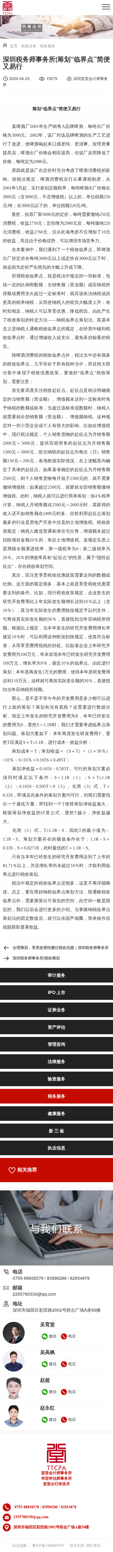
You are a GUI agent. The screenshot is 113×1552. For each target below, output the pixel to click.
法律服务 (56, 1061)
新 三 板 (56, 1130)
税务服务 (47, 45)
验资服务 (56, 1078)
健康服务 (56, 1113)
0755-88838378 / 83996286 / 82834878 (51, 1278)
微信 (52, 1336)
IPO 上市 (56, 992)
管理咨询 (56, 1044)
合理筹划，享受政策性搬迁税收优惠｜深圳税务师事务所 (61, 947)
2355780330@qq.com (34, 1294)
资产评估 (56, 1027)
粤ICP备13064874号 (48, 1545)
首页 (14, 45)
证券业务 (56, 1009)
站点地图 (19, 1545)
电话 (72, 1336)
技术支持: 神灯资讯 (85, 1545)
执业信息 (56, 1147)
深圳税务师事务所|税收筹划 (36, 958)
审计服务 (56, 975)
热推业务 (28, 45)
